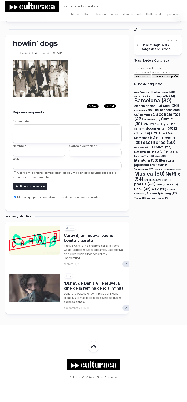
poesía (145, 184)
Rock (142, 189)
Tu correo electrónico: (147, 68)
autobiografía (162, 96)
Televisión (99, 14)
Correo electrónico (83, 146)
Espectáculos (173, 14)
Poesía (113, 14)
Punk (172, 184)
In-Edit (172, 151)
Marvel (161, 169)
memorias (174, 169)
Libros (160, 156)
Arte (139, 14)
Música (75, 14)
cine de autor (143, 110)
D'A (148, 124)
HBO (158, 151)
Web (16, 159)
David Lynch (165, 124)
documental (159, 128)
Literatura (127, 14)
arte (141, 96)
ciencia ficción (148, 106)
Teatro (140, 198)
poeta (162, 184)
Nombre (19, 146)
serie (158, 189)
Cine (86, 14)
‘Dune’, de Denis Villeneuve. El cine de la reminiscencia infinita (93, 285)
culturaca (152, 119)
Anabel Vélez (32, 53)
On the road (153, 14)
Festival (161, 147)
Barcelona (153, 100)
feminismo (143, 147)
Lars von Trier (144, 156)
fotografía (143, 151)
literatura (146, 160)
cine (171, 105)
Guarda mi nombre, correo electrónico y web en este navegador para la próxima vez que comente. (64, 175)
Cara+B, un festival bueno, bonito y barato (89, 237)
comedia (149, 115)
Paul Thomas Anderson (157, 180)
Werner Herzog (158, 198)
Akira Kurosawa (144, 92)
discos (139, 129)
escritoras (159, 142)
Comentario (22, 121)
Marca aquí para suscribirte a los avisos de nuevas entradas (58, 197)
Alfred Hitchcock (164, 92)
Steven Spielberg (162, 193)
